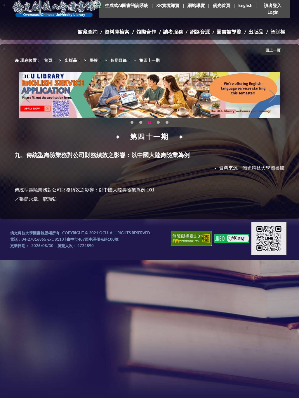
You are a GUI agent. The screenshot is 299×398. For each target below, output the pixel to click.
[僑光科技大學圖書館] (54, 8)
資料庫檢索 (117, 31)
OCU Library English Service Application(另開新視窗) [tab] (149, 122)
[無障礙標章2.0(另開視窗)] (191, 239)
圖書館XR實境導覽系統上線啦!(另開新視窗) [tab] (158, 122)
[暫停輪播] (26, 76)
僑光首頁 (221, 5)
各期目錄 (118, 61)
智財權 (277, 31)
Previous (26, 96)
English (245, 5)
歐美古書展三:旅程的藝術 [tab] (140, 122)
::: (3, 4)
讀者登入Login (272, 9)
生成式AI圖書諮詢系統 (126, 5)
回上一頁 (273, 50)
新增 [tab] (167, 122)
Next (273, 96)
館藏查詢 (88, 31)
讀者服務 (173, 31)
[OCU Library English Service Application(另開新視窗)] (149, 95)
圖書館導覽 (229, 31)
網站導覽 (196, 5)
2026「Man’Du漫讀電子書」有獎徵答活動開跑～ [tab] (132, 122)
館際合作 (146, 31)
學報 (94, 61)
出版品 (255, 31)
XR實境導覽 (168, 5)
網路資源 (200, 31)
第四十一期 (149, 61)
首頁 (48, 61)
